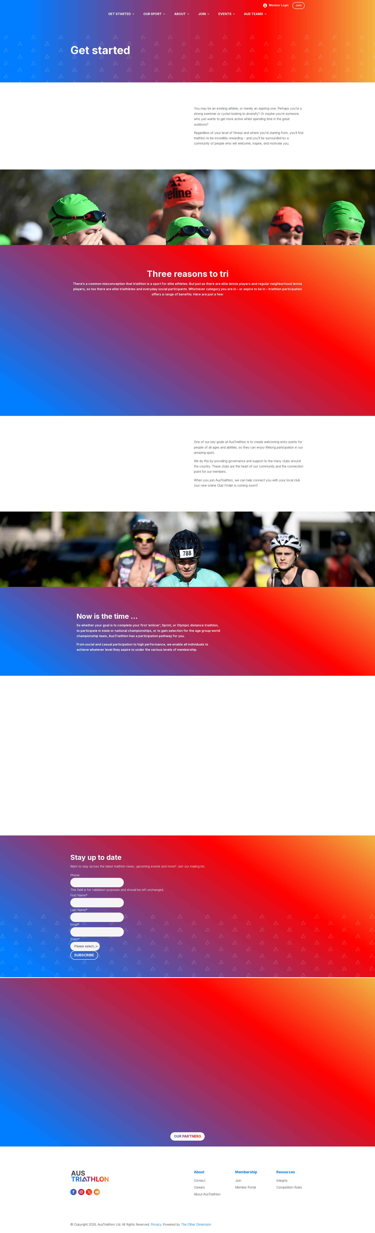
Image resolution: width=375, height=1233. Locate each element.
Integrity (282, 1180)
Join (299, 5)
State (75, 939)
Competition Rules (289, 1187)
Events (76, 766)
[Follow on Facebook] (73, 1192)
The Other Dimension (196, 1224)
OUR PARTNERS (187, 1136)
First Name (79, 895)
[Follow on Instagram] (81, 1192)
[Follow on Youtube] (97, 1192)
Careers (199, 1187)
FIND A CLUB (226, 801)
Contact (199, 1180)
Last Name (79, 910)
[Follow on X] (89, 1192)
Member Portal (245, 1187)
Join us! (265, 631)
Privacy (156, 1224)
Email (74, 924)
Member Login (279, 5)
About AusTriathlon (207, 1194)
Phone (74, 875)
